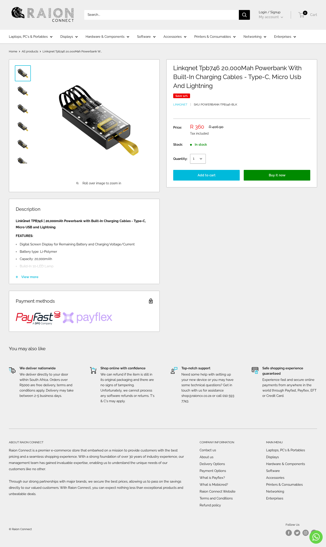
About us (206, 457)
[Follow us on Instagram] (305, 533)
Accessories (172, 37)
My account (269, 17)
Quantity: (180, 159)
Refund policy (210, 505)
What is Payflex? (212, 478)
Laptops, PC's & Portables (28, 37)
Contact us (208, 450)
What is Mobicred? (214, 485)
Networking (252, 37)
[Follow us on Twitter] (297, 533)
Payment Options (213, 471)
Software (144, 37)
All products (30, 51)
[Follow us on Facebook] (289, 533)
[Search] (244, 15)
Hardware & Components (105, 37)
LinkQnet (180, 104)
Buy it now (277, 175)
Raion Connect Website (218, 491)
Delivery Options (212, 464)
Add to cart (207, 175)
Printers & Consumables (212, 37)
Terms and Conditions (216, 498)
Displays (66, 37)
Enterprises (282, 37)
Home (13, 51)
